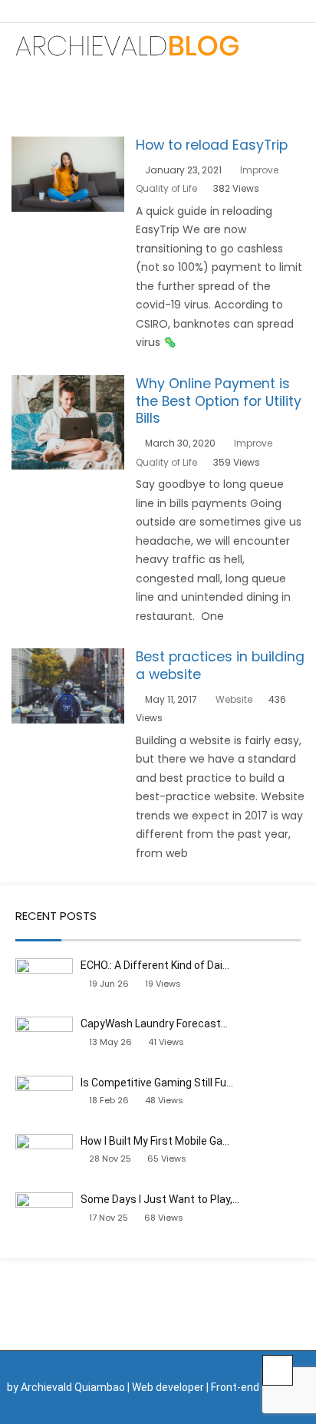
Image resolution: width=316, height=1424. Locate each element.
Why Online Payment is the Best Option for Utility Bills (218, 401)
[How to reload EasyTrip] (68, 145)
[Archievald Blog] (127, 45)
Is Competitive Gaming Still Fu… (157, 1082)
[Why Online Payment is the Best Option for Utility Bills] (68, 384)
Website (234, 699)
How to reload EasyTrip (212, 145)
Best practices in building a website (220, 666)
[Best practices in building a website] (68, 657)
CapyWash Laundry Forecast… (154, 1023)
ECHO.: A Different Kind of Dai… (155, 965)
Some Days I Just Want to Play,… (160, 1199)
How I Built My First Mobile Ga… (155, 1141)
